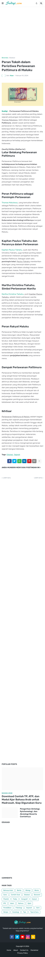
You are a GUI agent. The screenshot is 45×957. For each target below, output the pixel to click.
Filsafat (6, 899)
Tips (24, 912)
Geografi (24, 899)
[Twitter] (14, 461)
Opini (29, 903)
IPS (4, 903)
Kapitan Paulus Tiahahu (12, 250)
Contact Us (24, 950)
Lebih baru (7, 478)
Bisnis (36, 890)
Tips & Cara (34, 912)
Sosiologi (15, 912)
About (15, 950)
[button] (2, 3)
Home (9, 950)
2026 (27, 946)
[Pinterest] (29, 461)
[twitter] (17, 937)
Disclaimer (34, 950)
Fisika (15, 899)
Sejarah (17, 455)
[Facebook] (9, 461)
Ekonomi (37, 895)
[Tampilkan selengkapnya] (39, 461)
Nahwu (20, 903)
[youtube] (22, 937)
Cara (5, 895)
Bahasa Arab (8, 890)
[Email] (34, 461)
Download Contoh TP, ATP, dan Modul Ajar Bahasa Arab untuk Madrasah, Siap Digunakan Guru (22, 799)
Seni (37, 908)
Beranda (5, 58)
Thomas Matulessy (10, 202)
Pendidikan (7, 908)
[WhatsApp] (19, 461)
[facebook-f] (12, 937)
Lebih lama (38, 478)
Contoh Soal (15, 895)
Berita (19, 890)
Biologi (28, 890)
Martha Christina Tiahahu (13, 294)
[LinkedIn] (24, 461)
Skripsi (5, 912)
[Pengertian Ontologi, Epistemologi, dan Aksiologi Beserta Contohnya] (10, 812)
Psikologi (19, 908)
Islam (12, 903)
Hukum (34, 899)
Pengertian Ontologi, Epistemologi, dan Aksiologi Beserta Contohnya (30, 813)
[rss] (33, 937)
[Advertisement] (22, 31)
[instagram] (28, 937)
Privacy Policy (22, 953)
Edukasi (12, 58)
